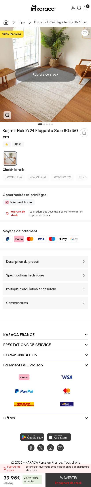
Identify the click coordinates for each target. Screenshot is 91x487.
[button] (40, 124)
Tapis (21, 22)
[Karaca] (37, 8)
